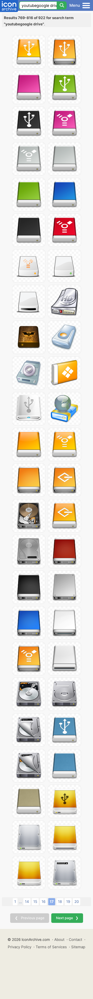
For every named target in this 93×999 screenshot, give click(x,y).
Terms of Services (51, 947)
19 (68, 901)
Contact (75, 939)
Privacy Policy (19, 947)
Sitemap (78, 947)
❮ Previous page (29, 918)
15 (35, 901)
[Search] (62, 5)
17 (52, 901)
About (59, 939)
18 (60, 901)
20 (76, 901)
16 (43, 901)
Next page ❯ (67, 918)
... (20, 902)
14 (27, 901)
